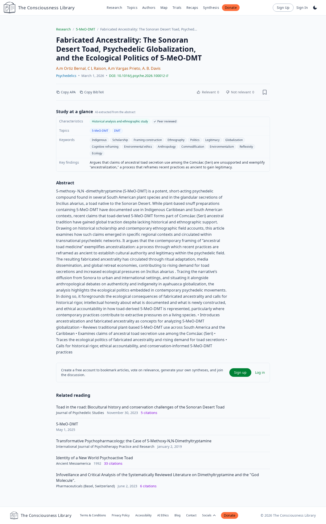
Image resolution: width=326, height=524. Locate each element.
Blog (177, 515)
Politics (195, 140)
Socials (206, 515)
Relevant (210, 92)
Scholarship (120, 140)
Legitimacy (212, 140)
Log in (260, 372)
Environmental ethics (138, 147)
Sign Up (283, 7)
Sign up (240, 372)
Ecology (97, 153)
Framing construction (148, 140)
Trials (177, 7)
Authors (148, 7)
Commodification (192, 147)
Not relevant (242, 92)
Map (164, 7)
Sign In (302, 7)
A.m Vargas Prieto (124, 68)
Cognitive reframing (105, 147)
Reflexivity (246, 147)
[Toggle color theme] (315, 7)
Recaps (192, 7)
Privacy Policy (121, 515)
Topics (132, 7)
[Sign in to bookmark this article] (264, 92)
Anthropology (167, 147)
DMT (117, 131)
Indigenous (99, 140)
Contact (191, 515)
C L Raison (97, 68)
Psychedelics (66, 75)
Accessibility (143, 515)
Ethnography (176, 140)
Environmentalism (222, 147)
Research (114, 7)
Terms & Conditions (93, 515)
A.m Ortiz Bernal (71, 68)
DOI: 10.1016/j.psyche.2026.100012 (138, 75)
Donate (231, 7)
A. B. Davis (151, 68)
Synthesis (211, 7)
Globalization (234, 140)
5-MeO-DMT (85, 29)
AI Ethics (163, 515)
